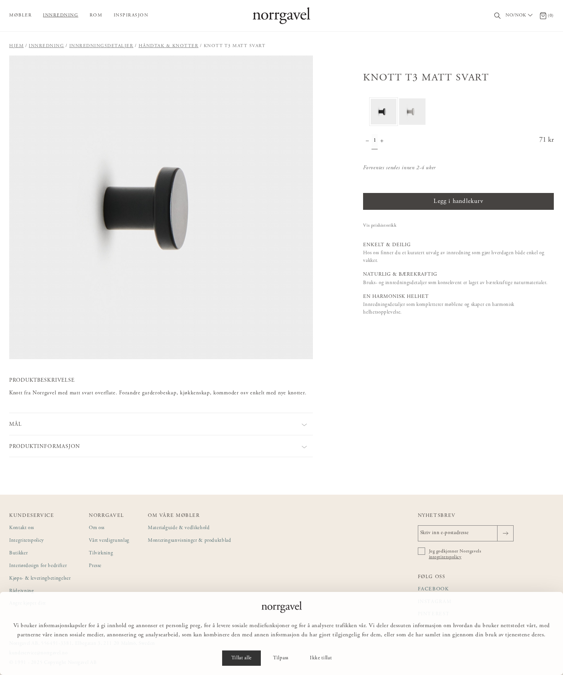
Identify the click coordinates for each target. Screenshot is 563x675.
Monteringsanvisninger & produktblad (189, 540)
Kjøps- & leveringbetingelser (39, 578)
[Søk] (497, 16)
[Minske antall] (367, 141)
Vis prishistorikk (379, 225)
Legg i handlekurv (458, 201)
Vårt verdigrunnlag (109, 540)
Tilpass (280, 658)
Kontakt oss (21, 528)
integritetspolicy (445, 557)
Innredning (60, 15)
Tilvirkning (101, 553)
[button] (161, 207)
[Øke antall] (382, 141)
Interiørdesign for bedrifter (38, 566)
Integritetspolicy (26, 540)
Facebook (433, 589)
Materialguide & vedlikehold (179, 528)
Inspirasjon (131, 15)
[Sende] (505, 533)
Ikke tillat (321, 658)
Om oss (97, 528)
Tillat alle (241, 658)
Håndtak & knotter (169, 46)
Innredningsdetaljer (101, 46)
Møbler (20, 15)
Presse (95, 566)
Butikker (18, 553)
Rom (96, 15)
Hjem (16, 46)
